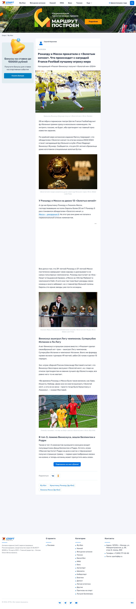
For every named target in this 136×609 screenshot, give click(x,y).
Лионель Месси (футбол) (50, 490)
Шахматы (80, 571)
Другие (80, 587)
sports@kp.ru (117, 556)
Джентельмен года (119, 3)
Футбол (22, 3)
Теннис (79, 3)
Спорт (4, 35)
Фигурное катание (37, 3)
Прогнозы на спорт (84, 590)
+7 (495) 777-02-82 (121, 553)
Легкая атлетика (84, 584)
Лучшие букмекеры (85, 594)
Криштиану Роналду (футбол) (62, 485)
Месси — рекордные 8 (49, 214)
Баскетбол (81, 558)
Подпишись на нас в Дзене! (67, 464)
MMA (62, 3)
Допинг (80, 581)
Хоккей (53, 3)
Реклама (50, 545)
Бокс (70, 3)
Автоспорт (81, 568)
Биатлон (80, 578)
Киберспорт (82, 574)
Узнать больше (18, 76)
